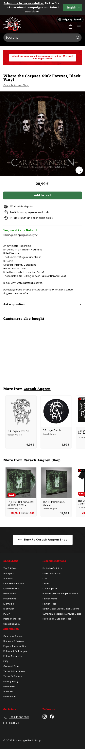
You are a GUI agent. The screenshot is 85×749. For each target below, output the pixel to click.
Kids (44, 578)
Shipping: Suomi (71, 19)
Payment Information (14, 646)
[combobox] (42, 37)
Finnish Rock (49, 603)
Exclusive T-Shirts (52, 568)
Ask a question (14, 304)
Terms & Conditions (14, 671)
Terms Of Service (12, 676)
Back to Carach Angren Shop (45, 540)
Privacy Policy (10, 681)
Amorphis (8, 573)
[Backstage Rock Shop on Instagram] (44, 717)
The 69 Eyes (10, 568)
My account (9, 696)
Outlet (45, 583)
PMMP (6, 613)
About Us (8, 691)
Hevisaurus (9, 593)
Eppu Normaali (11, 588)
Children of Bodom (13, 583)
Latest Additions (51, 573)
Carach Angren (37, 388)
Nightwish (8, 608)
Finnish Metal (49, 598)
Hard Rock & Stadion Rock (56, 618)
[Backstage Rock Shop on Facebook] (52, 717)
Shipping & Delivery (13, 641)
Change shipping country (19, 235)
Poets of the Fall (12, 618)
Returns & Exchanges (15, 651)
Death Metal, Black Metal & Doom (60, 608)
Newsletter (9, 686)
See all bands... (11, 623)
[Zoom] (79, 170)
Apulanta (8, 578)
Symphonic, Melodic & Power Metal (61, 613)
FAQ (5, 661)
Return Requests (12, 656)
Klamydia (8, 603)
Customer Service (13, 636)
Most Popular (49, 588)
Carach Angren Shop (16, 85)
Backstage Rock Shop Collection (60, 593)
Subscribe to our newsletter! (24, 3)
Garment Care (11, 666)
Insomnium (9, 598)
